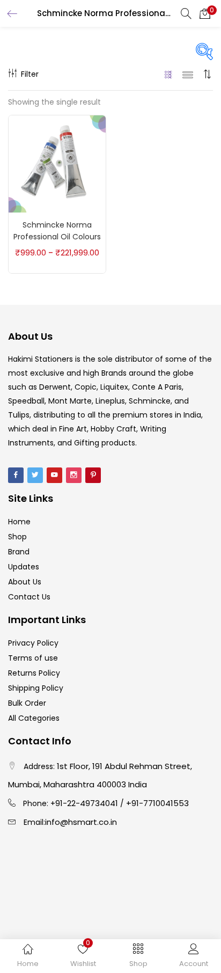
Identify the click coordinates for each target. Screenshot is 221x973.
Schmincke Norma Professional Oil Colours (57, 231)
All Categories (34, 718)
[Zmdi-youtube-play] (54, 475)
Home (19, 521)
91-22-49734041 (86, 803)
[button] (205, 13)
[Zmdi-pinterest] (93, 475)
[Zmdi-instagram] (74, 475)
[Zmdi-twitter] (35, 475)
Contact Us (29, 596)
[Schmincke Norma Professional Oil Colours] (57, 163)
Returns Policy (34, 673)
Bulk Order (27, 703)
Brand (19, 551)
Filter (30, 74)
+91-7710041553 (157, 803)
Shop (17, 536)
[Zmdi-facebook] (16, 475)
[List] (187, 74)
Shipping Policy (35, 688)
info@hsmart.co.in (81, 822)
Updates (23, 566)
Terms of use (33, 658)
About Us (24, 581)
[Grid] (169, 74)
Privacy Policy (33, 643)
